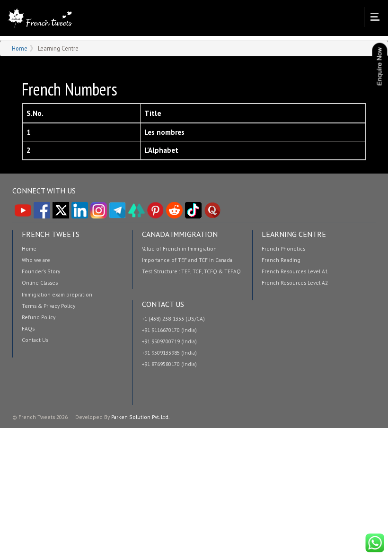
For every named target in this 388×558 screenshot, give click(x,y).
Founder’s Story (41, 271)
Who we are (36, 260)
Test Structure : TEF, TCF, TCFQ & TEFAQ (191, 271)
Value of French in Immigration (179, 248)
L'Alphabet (161, 150)
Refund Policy (38, 317)
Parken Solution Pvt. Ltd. (140, 416)
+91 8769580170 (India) (169, 364)
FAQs (28, 328)
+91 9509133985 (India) (169, 352)
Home (40, 18)
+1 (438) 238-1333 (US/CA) (173, 318)
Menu (375, 17)
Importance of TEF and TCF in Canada (187, 260)
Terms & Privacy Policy (48, 306)
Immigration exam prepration (57, 294)
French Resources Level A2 (295, 282)
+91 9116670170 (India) (169, 330)
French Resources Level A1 (295, 271)
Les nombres (164, 132)
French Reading (281, 260)
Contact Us (35, 340)
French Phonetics (283, 248)
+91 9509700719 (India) (169, 341)
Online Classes (40, 282)
